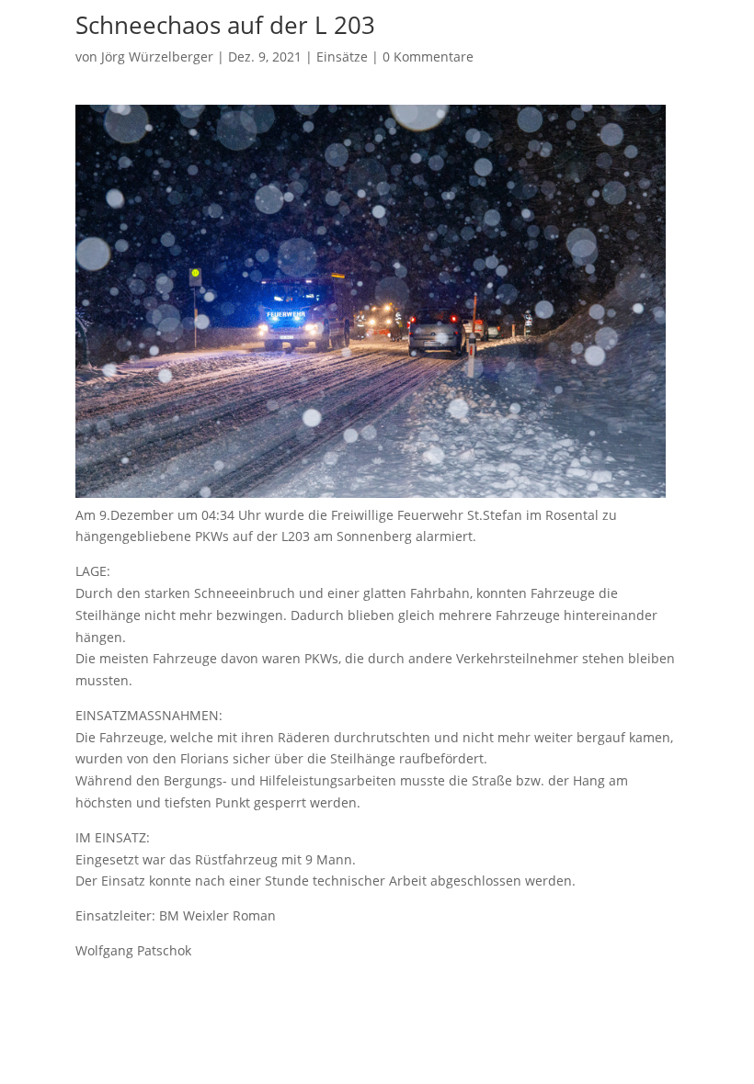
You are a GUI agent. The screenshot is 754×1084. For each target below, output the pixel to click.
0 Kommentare (428, 56)
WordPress (475, 998)
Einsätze (342, 56)
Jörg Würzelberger (157, 56)
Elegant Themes (348, 998)
